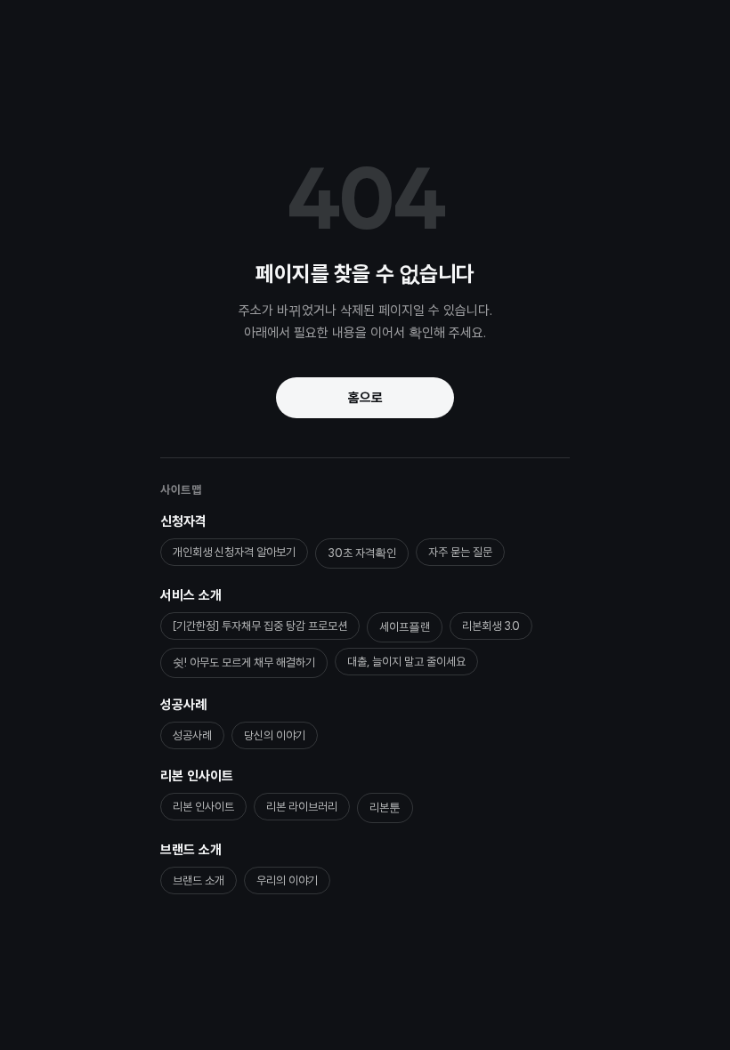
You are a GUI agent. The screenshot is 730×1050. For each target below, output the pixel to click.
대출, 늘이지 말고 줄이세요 (406, 661)
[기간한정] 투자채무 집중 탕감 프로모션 (260, 626)
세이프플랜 (404, 627)
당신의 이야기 (274, 735)
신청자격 (183, 521)
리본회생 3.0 (491, 626)
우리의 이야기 (287, 880)
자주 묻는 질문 (460, 552)
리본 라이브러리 (301, 806)
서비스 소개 (191, 595)
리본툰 (385, 807)
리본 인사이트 (196, 776)
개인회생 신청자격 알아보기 (234, 552)
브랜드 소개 (191, 850)
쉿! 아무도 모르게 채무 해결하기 (244, 662)
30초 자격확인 (362, 553)
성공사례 (183, 705)
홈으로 (365, 398)
